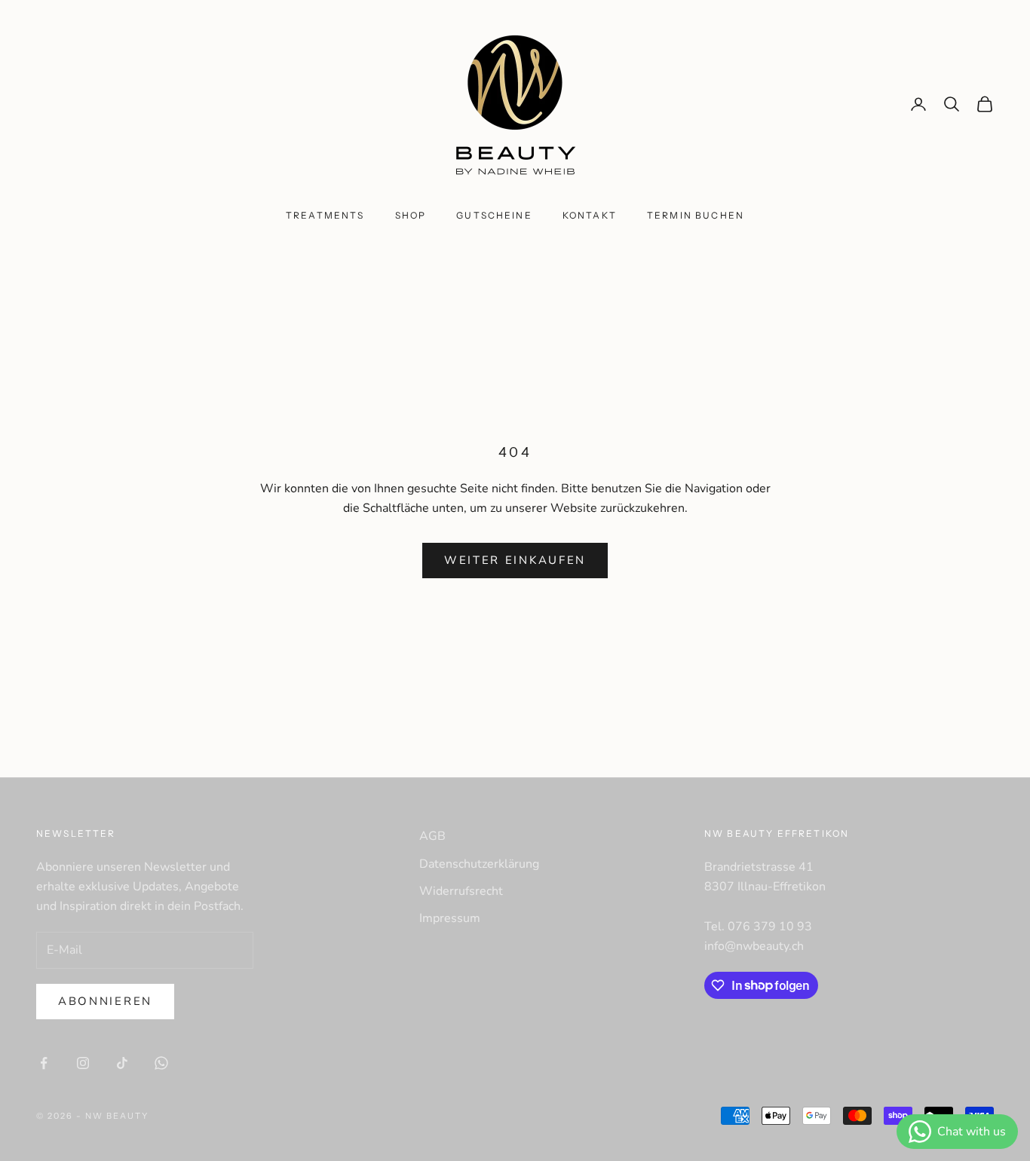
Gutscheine (494, 215)
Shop (411, 215)
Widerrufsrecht (461, 891)
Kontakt (590, 215)
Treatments (325, 215)
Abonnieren (105, 1001)
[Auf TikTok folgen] (122, 1063)
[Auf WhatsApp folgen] (161, 1063)
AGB (432, 836)
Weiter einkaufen (515, 560)
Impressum (449, 918)
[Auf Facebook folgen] (43, 1063)
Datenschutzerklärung (479, 864)
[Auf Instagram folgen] (82, 1063)
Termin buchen (695, 215)
